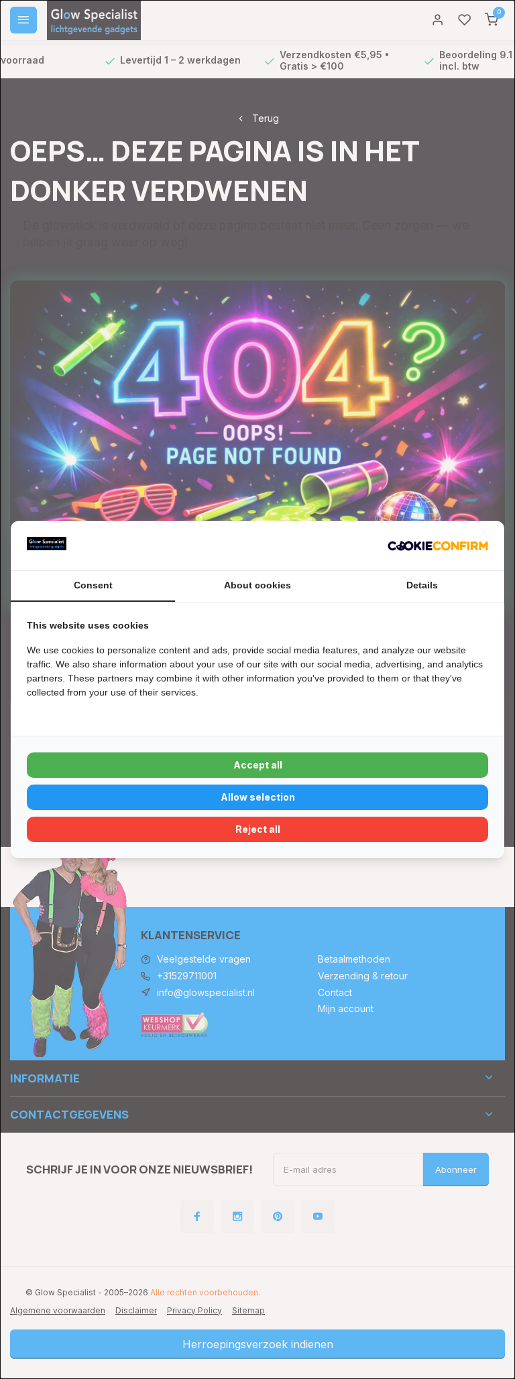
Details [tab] (422, 585)
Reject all (257, 829)
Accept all (257, 764)
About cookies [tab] (257, 585)
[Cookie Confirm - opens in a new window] (438, 545)
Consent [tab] (93, 585)
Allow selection (258, 797)
